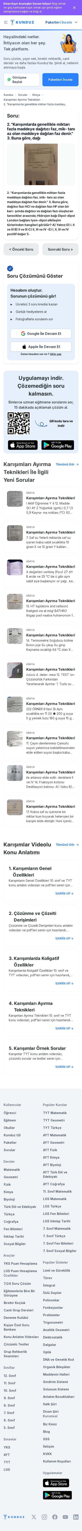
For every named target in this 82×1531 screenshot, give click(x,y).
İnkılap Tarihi (14, 1236)
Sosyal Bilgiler (15, 1244)
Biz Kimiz (50, 1424)
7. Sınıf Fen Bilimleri (58, 1243)
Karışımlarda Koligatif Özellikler (36, 962)
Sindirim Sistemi (55, 1382)
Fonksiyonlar (53, 1307)
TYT (7, 1462)
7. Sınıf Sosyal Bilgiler (60, 1251)
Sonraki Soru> (60, 249)
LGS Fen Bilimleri (56, 1214)
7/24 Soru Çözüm (17, 1283)
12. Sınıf (10, 1376)
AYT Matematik (54, 1135)
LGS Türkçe (52, 1206)
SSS (46, 1439)
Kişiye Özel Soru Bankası (16, 1327)
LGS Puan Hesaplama (20, 1271)
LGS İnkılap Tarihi (56, 1221)
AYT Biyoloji (52, 1165)
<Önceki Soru (21, 249)
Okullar (9, 1128)
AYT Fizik (50, 1150)
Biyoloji (9, 1199)
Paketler (10, 1142)
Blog (46, 1431)
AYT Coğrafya (54, 1184)
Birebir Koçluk (14, 1303)
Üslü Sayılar (52, 1293)
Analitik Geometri (56, 1330)
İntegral (49, 1285)
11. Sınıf (9, 1383)
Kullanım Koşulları (57, 1461)
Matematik (12, 1169)
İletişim (48, 1446)
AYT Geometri (53, 1142)
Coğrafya (11, 1221)
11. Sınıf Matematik (57, 1191)
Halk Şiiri (50, 1404)
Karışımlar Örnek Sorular (40, 1048)
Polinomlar (51, 1300)
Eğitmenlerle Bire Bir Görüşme (19, 1293)
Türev (47, 1278)
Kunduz (8, 94)
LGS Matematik (54, 1199)
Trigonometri (53, 1322)
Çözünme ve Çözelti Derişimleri (35, 917)
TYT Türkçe (52, 1128)
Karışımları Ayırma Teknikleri (22, 99)
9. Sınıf (9, 1398)
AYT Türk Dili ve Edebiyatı (55, 1174)
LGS (7, 1469)
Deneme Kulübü (16, 1317)
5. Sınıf (9, 1427)
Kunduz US (12, 1135)
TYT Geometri (54, 1120)
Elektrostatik (52, 1337)
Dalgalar (49, 1345)
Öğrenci (10, 1113)
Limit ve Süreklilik (56, 1270)
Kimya (36, 94)
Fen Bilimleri (13, 1229)
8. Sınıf (9, 1405)
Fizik (7, 1184)
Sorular (23, 94)
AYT (7, 1455)
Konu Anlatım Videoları (21, 1337)
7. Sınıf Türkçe (54, 1236)
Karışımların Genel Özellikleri (32, 872)
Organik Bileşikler (56, 1367)
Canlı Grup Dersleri (18, 1310)
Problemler (51, 1315)
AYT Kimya (51, 1157)
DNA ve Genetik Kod (58, 1359)
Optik (47, 1352)
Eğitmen (10, 1120)
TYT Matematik (55, 1113)
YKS (7, 1447)
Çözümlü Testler (16, 1344)
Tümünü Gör (65, 464)
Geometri (11, 1177)
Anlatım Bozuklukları (58, 1396)
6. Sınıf (9, 1420)
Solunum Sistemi (56, 1389)
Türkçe (9, 1214)
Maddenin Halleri (56, 1374)
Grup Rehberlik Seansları (15, 1354)
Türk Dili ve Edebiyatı (20, 1207)
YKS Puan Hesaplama (20, 1263)
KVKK (47, 1454)
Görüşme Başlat (19, 80)
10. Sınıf (10, 1390)
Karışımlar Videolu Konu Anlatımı (39, 848)
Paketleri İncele (60, 79)
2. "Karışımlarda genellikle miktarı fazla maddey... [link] (35, 104)
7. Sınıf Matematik (57, 1228)
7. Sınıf (9, 1413)
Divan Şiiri (51, 1411)
